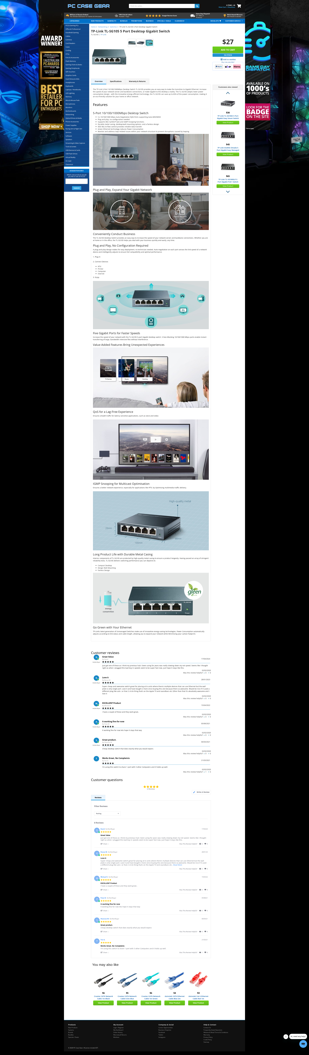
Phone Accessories (72, 122)
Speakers (69, 139)
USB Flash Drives (71, 154)
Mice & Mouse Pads (73, 100)
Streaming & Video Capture (75, 143)
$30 (228, 112)
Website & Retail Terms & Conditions (216, 1032)
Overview (99, 81)
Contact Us (207, 1028)
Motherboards (71, 111)
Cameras (69, 40)
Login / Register (118, 1028)
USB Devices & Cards (73, 150)
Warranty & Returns (137, 81)
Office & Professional (73, 29)
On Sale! (68, 161)
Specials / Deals (73, 1037)
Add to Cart (228, 49)
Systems (71, 1030)
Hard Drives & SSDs (72, 79)
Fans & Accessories (72, 57)
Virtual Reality (70, 157)
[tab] (201, 792)
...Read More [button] (177, 865)
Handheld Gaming (72, 32)
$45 (228, 144)
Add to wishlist (229, 59)
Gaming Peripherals (73, 68)
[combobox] (107, 813)
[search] (197, 6)
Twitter (160, 1035)
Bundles (71, 1035)
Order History (118, 1032)
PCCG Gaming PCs (72, 25)
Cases (68, 47)
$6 (103, 992)
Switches (113, 27)
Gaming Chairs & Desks (74, 65)
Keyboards (69, 86)
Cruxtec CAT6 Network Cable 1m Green (150, 997)
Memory (69, 97)
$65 (228, 176)
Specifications (116, 81)
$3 (198, 992)
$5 (127, 992)
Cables (68, 36)
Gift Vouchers (70, 72)
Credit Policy (208, 1040)
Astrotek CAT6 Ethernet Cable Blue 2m (175, 997)
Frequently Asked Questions (213, 1030)
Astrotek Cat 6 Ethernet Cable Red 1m (198, 997)
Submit (77, 188)
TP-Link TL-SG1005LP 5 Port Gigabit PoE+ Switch (228, 180)
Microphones (70, 104)
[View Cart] (238, 6)
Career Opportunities (165, 1028)
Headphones (70, 82)
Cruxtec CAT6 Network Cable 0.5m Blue (127, 997)
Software (69, 136)
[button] (105, 844)
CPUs (67, 54)
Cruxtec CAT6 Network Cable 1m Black (103, 997)
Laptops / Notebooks (73, 89)
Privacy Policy (208, 1037)
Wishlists (116, 1037)
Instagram (161, 1037)
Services (68, 132)
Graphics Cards (71, 75)
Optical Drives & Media (74, 118)
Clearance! (69, 164)
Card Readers (70, 43)
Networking (70, 114)
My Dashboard (118, 1030)
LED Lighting (70, 93)
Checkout (231, 7)
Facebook (161, 1032)
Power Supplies (71, 125)
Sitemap (206, 1042)
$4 (174, 992)
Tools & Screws (71, 146)
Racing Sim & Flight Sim (74, 129)
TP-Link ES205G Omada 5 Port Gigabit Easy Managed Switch (228, 149)
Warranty (207, 1035)
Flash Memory (71, 61)
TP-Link (103, 34)
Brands (70, 1032)
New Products (72, 1028)
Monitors (69, 107)
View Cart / (223, 7)
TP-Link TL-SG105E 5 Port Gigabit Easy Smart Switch (228, 117)
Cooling (68, 50)
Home (93, 27)
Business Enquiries (164, 1030)
